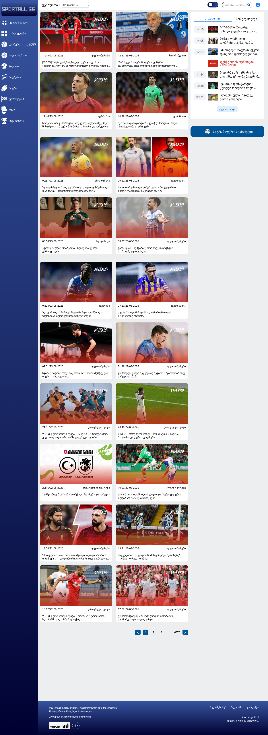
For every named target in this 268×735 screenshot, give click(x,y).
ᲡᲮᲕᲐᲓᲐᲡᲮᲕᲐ (102, 180)
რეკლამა (236, 707)
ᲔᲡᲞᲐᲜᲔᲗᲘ (179, 116)
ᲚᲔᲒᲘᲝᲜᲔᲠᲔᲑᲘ (101, 55)
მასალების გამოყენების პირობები (70, 711)
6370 (177, 632)
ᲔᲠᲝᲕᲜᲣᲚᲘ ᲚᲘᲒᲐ (99, 427)
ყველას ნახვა (227, 109)
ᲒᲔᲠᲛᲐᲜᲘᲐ (104, 116)
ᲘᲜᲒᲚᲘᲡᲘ (104, 305)
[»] (185, 632)
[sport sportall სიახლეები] (258, 5)
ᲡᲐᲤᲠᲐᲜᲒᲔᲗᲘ (177, 55)
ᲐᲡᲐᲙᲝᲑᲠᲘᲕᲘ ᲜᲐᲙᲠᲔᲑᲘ (96, 487)
